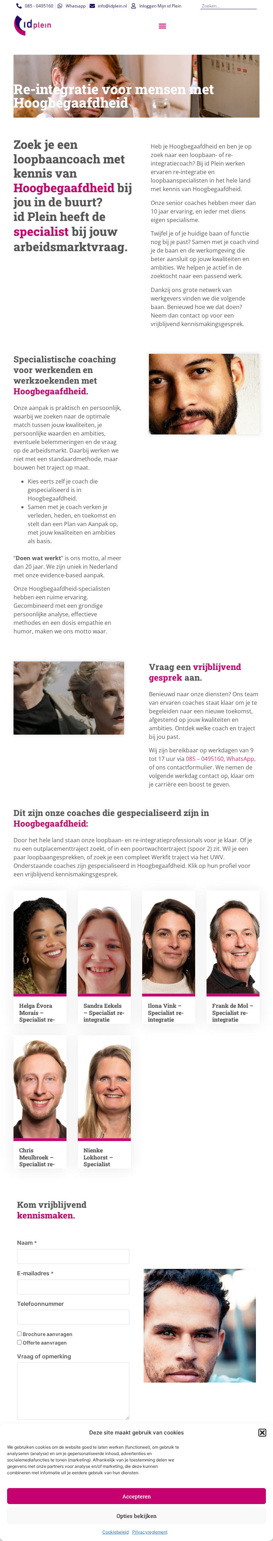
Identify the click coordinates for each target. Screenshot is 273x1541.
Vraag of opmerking (44, 1356)
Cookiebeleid (115, 1532)
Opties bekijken (137, 1515)
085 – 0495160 (205, 759)
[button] (262, 1432)
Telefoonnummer (40, 1303)
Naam (27, 1242)
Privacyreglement (149, 1532)
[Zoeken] (253, 6)
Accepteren (136, 1496)
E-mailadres (35, 1273)
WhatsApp (240, 759)
